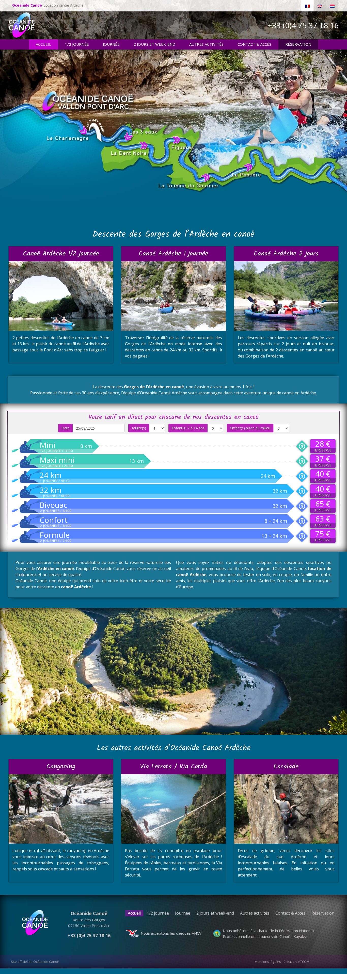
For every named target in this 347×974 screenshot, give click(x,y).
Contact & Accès (290, 913)
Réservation (322, 913)
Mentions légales (268, 961)
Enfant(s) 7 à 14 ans (188, 428)
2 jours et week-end (215, 913)
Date (65, 428)
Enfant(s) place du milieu (250, 428)
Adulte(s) (139, 428)
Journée (182, 913)
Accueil (134, 913)
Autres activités (254, 913)
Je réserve (322, 450)
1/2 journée (158, 913)
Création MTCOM (296, 961)
